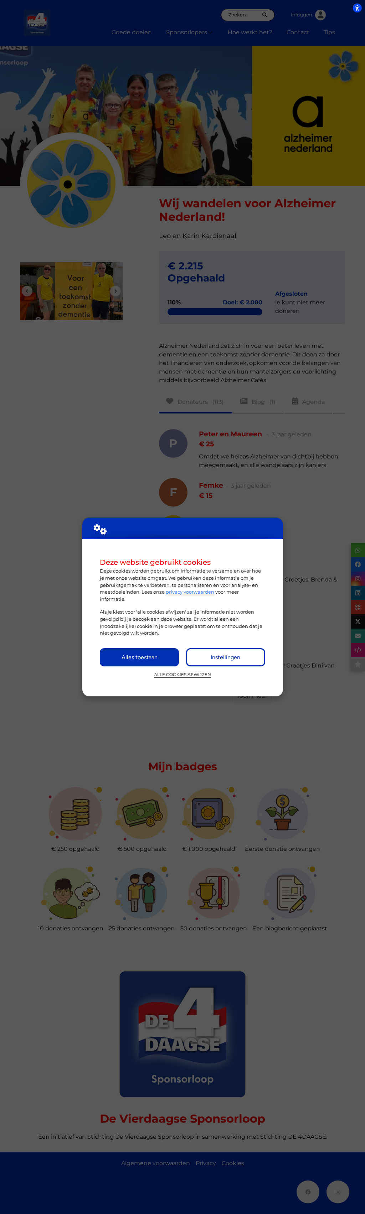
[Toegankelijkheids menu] (357, 8)
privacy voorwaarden (190, 592)
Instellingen (225, 657)
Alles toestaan (140, 657)
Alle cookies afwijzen (182, 674)
